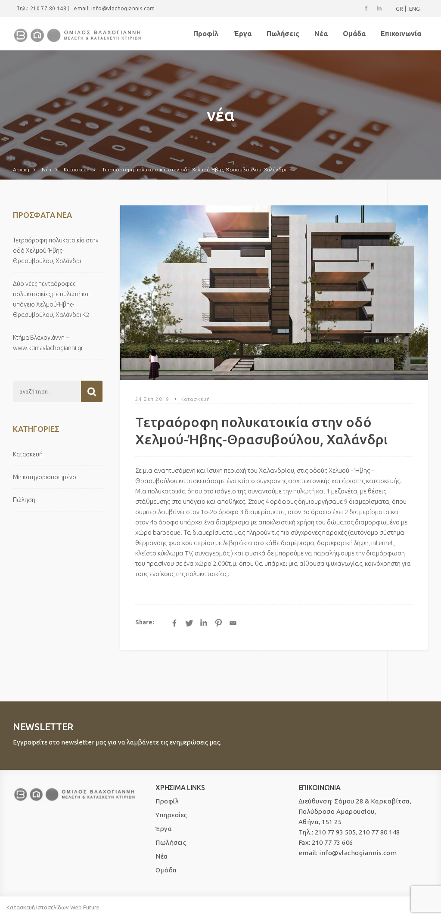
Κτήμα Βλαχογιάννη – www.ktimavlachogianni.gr (48, 342)
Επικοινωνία (401, 33)
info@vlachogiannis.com (123, 8)
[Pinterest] (218, 623)
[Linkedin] (203, 623)
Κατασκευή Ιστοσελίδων (37, 907)
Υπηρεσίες (171, 815)
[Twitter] (189, 623)
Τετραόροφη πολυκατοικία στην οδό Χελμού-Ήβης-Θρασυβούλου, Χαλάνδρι (56, 250)
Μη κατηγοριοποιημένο (44, 477)
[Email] (233, 623)
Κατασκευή (195, 399)
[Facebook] (174, 623)
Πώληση (24, 499)
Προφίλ (205, 33)
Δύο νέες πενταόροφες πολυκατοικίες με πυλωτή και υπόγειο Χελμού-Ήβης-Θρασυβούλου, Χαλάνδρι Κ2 (51, 299)
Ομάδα (354, 33)
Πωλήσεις (283, 33)
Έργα (242, 33)
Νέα (321, 33)
